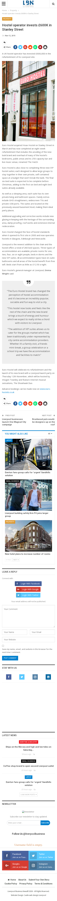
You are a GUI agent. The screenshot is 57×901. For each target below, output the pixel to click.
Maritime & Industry (28, 742)
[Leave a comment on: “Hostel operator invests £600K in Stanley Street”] (4, 42)
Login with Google (30, 589)
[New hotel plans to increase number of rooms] (28, 535)
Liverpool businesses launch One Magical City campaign (14, 422)
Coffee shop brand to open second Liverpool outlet (28, 766)
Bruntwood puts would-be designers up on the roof (43, 422)
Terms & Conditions (43, 884)
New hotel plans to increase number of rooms (27, 554)
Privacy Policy (25, 884)
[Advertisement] (28, 707)
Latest (9, 440)
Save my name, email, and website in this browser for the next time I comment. (27, 650)
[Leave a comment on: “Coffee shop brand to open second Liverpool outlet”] (35, 770)
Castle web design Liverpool (35, 895)
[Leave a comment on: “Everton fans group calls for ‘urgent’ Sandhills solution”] (35, 789)
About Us (22, 880)
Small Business (12, 481)
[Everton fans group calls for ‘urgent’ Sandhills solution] (28, 454)
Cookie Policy (11, 884)
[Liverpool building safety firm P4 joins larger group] (28, 495)
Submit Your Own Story (39, 880)
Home (13, 880)
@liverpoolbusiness (34, 833)
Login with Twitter (30, 595)
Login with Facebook (30, 583)
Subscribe (45, 823)
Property (7, 19)
